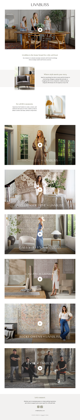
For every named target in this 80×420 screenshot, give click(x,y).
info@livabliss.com (40, 410)
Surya (42, 415)
